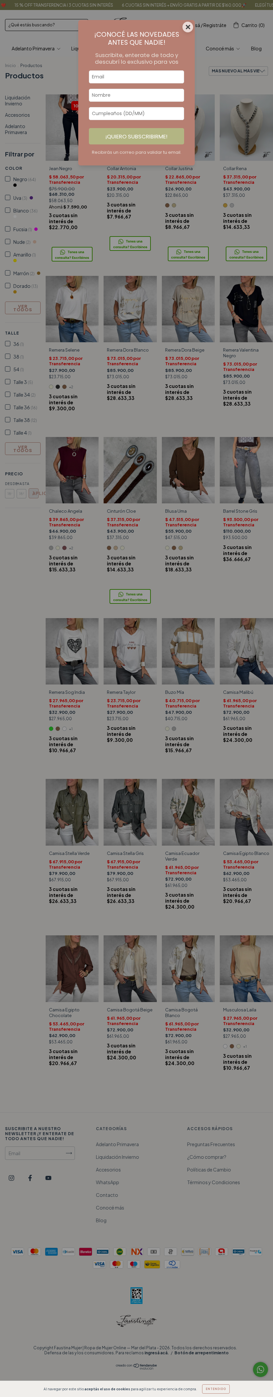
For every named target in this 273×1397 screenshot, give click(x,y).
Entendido (216, 1389)
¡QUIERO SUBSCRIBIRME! (136, 136)
